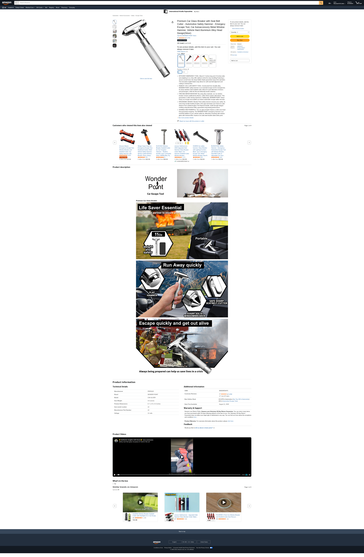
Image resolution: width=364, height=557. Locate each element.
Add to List (234, 60)
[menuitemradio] (246, 475)
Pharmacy (64, 7)
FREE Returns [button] (181, 51)
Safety (132, 15)
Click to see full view (146, 78)
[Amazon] (7, 2)
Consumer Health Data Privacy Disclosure (184, 547)
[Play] (114, 475)
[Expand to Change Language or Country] (179, 542)
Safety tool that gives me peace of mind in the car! (134, 441)
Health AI (11, 7)
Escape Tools (139, 15)
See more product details (186, 117)
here (195, 417)
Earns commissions (148, 439)
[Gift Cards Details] (43, 7)
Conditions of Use (158, 547)
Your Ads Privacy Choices (202, 547)
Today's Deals (19, 7)
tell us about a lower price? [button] (204, 428)
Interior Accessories (125, 15)
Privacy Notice (168, 547)
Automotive (115, 15)
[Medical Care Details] (34, 7)
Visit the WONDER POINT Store (186, 35)
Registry (51, 7)
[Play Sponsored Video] (140, 502)
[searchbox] (169, 3)
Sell (46, 7)
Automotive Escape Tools (230, 401)
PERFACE (240, 46)
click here (230, 421)
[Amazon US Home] (156, 543)
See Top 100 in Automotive (241, 399)
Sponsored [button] (115, 489)
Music (57, 7)
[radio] (114, 22)
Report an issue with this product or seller (191, 121)
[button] (4, 7)
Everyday (72, 7)
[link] (127, 150)
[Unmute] (250, 475)
